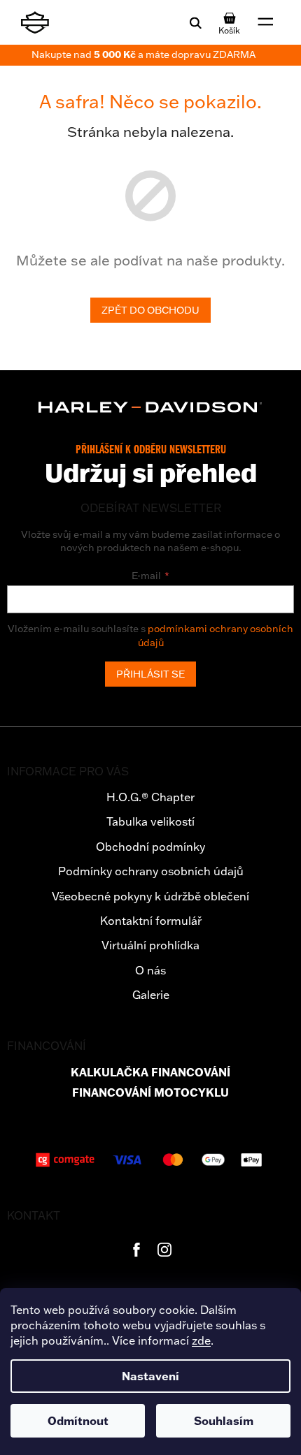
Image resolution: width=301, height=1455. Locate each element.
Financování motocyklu (150, 1092)
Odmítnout (78, 1421)
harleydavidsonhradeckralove (164, 1250)
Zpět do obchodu (151, 310)
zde (201, 1340)
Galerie (150, 995)
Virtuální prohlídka (151, 945)
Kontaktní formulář (151, 921)
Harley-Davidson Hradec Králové (136, 1250)
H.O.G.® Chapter (150, 797)
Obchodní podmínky (150, 847)
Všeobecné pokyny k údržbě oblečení (150, 896)
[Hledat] (195, 22)
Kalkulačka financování (150, 1072)
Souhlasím (223, 1421)
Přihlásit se (150, 674)
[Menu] (266, 22)
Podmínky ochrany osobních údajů (151, 871)
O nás (150, 970)
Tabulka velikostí (150, 821)
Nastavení (150, 1376)
